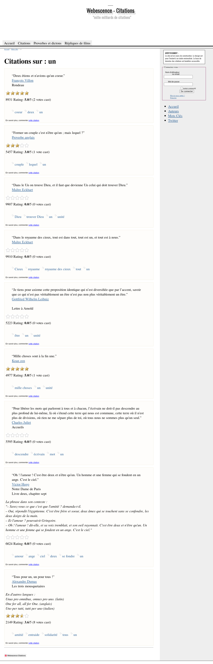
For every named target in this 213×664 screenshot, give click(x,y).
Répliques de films (77, 43)
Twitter (173, 120)
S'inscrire (173, 98)
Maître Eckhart (22, 189)
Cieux (19, 268)
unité (61, 216)
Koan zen (18, 360)
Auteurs (173, 111)
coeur (18, 111)
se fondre (68, 556)
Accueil (173, 106)
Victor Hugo (20, 484)
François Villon (22, 80)
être (17, 335)
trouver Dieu (35, 216)
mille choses (23, 387)
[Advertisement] (110, 29)
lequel (33, 164)
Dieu (18, 216)
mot (52, 454)
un (41, 111)
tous (65, 634)
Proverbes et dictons (47, 43)
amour (19, 556)
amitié (19, 634)
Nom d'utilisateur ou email (172, 73)
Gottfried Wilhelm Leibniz (30, 298)
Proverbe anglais (23, 137)
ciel (42, 556)
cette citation (34, 120)
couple (19, 164)
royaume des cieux (58, 268)
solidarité (51, 634)
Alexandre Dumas (24, 581)
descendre (22, 454)
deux (30, 111)
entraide (33, 634)
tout (78, 268)
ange (32, 556)
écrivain (39, 454)
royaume (34, 268)
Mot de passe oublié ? (177, 96)
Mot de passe (173, 82)
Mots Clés (175, 115)
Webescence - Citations (110, 10)
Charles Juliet (21, 422)
